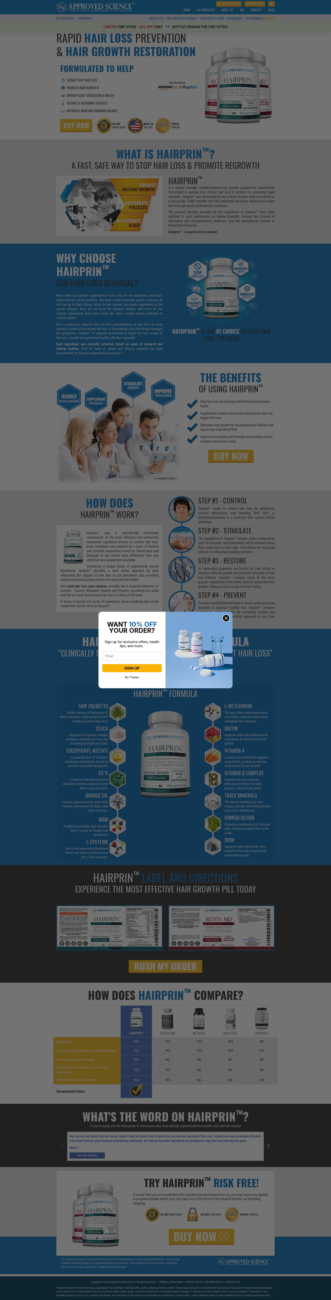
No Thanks (132, 677)
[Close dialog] (226, 618)
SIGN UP (132, 668)
